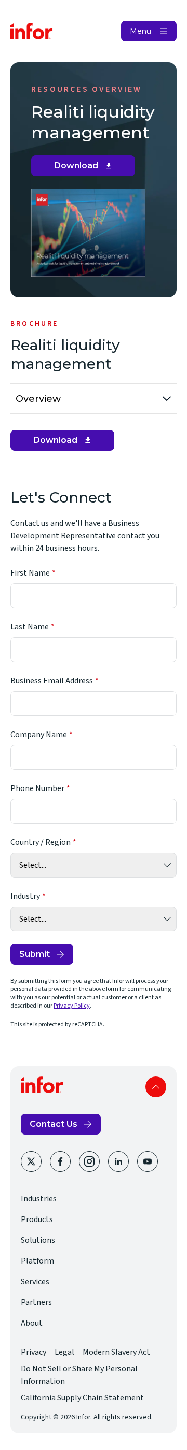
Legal (64, 1352)
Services (35, 1281)
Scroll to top (155, 1086)
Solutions (38, 1240)
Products (37, 1219)
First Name (30, 573)
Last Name (29, 627)
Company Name (38, 734)
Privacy (33, 1352)
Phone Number (37, 788)
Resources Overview (86, 89)
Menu (140, 31)
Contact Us (53, 1124)
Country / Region (40, 842)
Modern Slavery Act (116, 1352)
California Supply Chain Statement (82, 1397)
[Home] (31, 31)
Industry (25, 896)
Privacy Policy (72, 1005)
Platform (37, 1261)
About (32, 1323)
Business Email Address (51, 680)
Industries (39, 1198)
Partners (36, 1302)
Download (87, 168)
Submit (34, 954)
